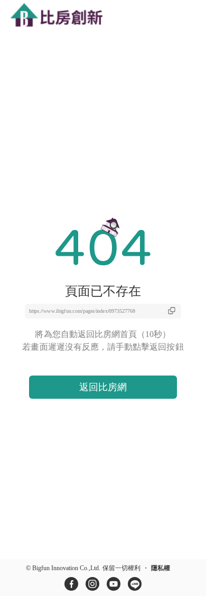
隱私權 (160, 568)
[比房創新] (66, 16)
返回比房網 (103, 387)
